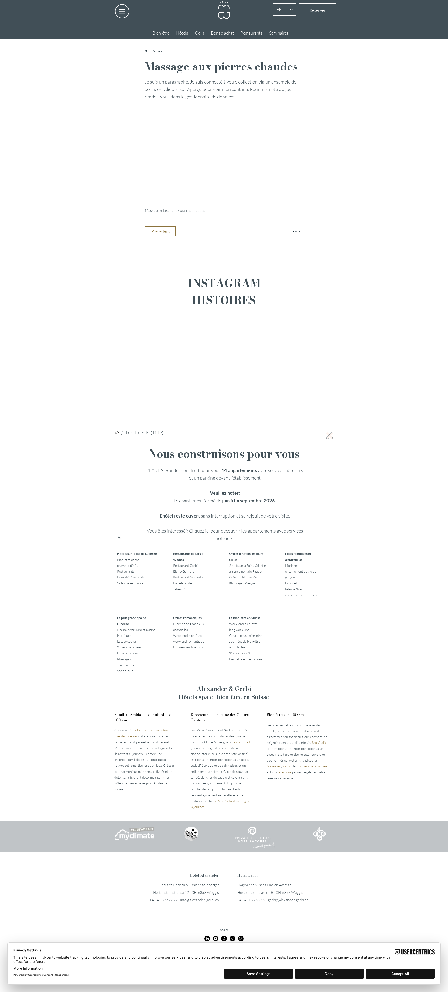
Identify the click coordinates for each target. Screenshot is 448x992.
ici (207, 531)
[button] (329, 435)
